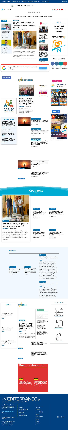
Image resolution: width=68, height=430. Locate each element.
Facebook (6, 77)
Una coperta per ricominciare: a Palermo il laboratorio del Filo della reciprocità (40, 132)
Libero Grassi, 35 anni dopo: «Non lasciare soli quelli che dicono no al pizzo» (48, 258)
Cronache (36, 191)
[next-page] (23, 390)
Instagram (57, 81)
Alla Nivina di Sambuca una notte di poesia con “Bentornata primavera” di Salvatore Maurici (42, 333)
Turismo (22, 305)
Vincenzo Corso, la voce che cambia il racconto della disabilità (5, 49)
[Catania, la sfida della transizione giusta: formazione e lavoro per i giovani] (9, 309)
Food (21, 379)
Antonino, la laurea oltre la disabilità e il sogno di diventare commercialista (5, 34)
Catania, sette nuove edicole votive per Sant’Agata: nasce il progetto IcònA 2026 (41, 327)
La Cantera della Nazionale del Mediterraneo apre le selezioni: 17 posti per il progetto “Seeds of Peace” (9, 132)
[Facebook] (53, 10)
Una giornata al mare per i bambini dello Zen (48, 284)
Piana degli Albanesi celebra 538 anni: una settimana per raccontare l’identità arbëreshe (39, 235)
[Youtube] (62, 10)
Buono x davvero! (31, 365)
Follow (57, 61)
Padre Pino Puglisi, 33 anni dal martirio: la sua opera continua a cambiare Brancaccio (30, 270)
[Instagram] (55, 10)
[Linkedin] (57, 10)
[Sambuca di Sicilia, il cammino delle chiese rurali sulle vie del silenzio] (24, 345)
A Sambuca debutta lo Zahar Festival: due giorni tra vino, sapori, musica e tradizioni (26, 327)
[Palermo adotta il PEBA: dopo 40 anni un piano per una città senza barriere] (24, 121)
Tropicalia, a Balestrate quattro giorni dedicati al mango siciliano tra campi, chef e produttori (56, 213)
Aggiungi (43, 68)
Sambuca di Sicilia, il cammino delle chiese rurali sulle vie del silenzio (39, 343)
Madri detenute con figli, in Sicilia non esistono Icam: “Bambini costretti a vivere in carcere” (24, 24)
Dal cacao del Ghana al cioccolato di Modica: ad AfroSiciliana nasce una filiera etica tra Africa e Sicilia (40, 384)
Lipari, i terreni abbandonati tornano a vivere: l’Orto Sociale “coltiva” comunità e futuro (39, 214)
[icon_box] (59, 311)
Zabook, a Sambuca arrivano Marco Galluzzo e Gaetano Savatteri (42, 321)
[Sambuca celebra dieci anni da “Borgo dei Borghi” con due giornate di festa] (56, 226)
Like (53, 61)
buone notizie (25, 80)
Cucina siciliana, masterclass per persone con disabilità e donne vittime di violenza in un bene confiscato (39, 142)
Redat (3, 127)
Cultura (40, 310)
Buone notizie (41, 59)
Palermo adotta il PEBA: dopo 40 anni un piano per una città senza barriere (39, 122)
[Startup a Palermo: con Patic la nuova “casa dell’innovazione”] (9, 323)
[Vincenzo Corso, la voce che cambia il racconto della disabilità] (6, 43)
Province (16, 20)
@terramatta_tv (61, 84)
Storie (4, 20)
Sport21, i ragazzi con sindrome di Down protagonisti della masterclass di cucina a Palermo (43, 54)
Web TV (59, 22)
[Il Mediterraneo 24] (33, 8)
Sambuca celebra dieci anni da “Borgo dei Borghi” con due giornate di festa (56, 234)
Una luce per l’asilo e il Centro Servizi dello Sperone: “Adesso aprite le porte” (15, 270)
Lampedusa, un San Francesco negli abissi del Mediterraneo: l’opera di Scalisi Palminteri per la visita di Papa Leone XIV (8, 123)
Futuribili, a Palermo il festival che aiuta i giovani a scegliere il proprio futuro (8, 342)
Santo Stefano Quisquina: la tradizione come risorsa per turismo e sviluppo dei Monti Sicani (39, 354)
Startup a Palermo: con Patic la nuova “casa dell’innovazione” (8, 329)
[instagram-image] (55, 93)
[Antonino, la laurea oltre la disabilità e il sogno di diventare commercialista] (6, 27)
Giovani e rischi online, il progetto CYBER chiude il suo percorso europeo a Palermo (43, 36)
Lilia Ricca (21, 106)
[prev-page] (20, 390)
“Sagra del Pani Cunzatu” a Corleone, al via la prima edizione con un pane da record (25, 383)
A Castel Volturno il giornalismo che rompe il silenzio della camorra (8, 139)
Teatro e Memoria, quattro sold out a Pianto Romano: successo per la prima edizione (42, 316)
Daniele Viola (4, 141)
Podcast (56, 111)
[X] (60, 10)
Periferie (12, 251)
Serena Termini (16, 29)
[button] (65, 9)
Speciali (41, 41)
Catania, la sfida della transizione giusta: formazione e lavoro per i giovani (8, 315)
